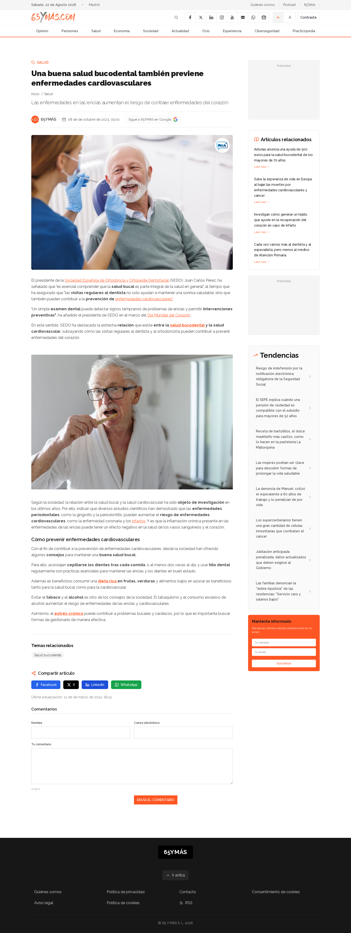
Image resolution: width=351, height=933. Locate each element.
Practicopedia (304, 31)
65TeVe (309, 5)
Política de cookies (123, 903)
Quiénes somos (262, 5)
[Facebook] (190, 17)
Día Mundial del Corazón (168, 315)
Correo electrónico (147, 723)
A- (278, 17)
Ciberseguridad (267, 31)
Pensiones (70, 31)
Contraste (308, 17)
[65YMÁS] (35, 119)
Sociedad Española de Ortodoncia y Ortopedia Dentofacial (117, 280)
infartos (138, 521)
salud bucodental (187, 325)
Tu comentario (41, 744)
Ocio (206, 31)
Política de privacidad (125, 892)
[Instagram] (221, 17)
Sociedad (150, 31)
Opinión (42, 31)
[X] (200, 17)
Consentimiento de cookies (276, 892)
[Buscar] (176, 17)
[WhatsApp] (253, 17)
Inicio (35, 94)
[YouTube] (232, 17)
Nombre (36, 723)
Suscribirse (284, 663)
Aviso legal (43, 903)
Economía (122, 31)
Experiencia (232, 31)
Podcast (289, 5)
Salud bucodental (47, 655)
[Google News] (263, 17)
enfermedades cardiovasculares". (144, 299)
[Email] (242, 17)
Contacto (187, 892)
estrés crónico (68, 613)
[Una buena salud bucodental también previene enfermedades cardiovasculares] (222, 145)
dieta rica (107, 581)
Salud (96, 31)
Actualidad (180, 31)
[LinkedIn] (211, 17)
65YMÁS (48, 119)
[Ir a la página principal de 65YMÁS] (53, 17)
